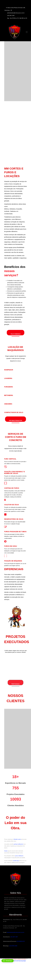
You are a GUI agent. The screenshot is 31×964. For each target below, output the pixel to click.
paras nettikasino (19, 855)
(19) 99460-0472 (21, 941)
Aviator (6, 850)
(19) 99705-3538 (13, 945)
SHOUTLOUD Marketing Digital (19, 960)
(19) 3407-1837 (14, 936)
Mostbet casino (17, 839)
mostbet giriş (16, 860)
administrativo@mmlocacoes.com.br (15, 932)
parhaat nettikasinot (18, 844)
